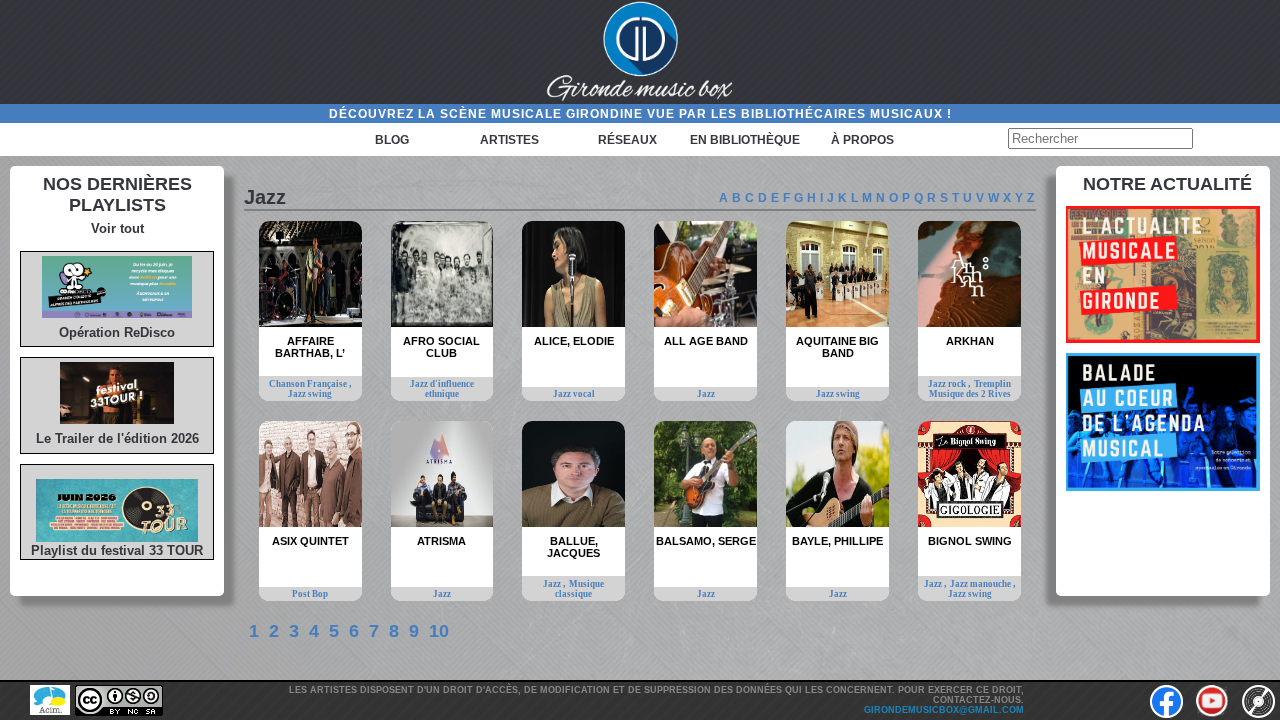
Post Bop (310, 594)
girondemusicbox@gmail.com (944, 710)
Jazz (706, 394)
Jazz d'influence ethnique (442, 389)
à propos (862, 140)
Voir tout (117, 228)
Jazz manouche (981, 584)
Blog (392, 140)
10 (439, 631)
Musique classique (579, 589)
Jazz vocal (574, 394)
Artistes (509, 140)
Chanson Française (309, 384)
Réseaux (627, 140)
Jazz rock (948, 384)
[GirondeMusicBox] (640, 52)
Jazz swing (310, 394)
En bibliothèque (745, 140)
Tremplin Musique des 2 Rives (970, 389)
